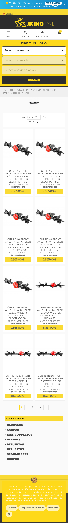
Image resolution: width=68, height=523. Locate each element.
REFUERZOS (15, 444)
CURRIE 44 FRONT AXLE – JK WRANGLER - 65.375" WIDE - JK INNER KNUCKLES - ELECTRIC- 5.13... (50, 244)
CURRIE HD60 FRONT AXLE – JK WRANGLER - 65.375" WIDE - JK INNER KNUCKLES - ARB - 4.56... (50, 313)
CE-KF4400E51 (50, 255)
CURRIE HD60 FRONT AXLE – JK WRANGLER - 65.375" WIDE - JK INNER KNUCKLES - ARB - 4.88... (18, 381)
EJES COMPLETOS (19, 434)
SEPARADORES (17, 454)
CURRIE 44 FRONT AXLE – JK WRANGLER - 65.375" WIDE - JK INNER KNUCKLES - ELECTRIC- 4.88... (18, 244)
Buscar (34, 79)
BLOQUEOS (15, 424)
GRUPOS (13, 459)
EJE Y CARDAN (15, 418)
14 (41, 407)
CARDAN (13, 429)
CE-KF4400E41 (18, 187)
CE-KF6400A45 (50, 323)
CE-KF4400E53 (18, 323)
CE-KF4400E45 (50, 187)
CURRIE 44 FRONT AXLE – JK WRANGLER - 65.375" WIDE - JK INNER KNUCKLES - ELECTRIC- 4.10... (18, 176)
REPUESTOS (15, 449)
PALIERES (13, 439)
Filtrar (35, 122)
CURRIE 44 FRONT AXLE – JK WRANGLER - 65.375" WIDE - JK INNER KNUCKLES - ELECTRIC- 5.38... (18, 313)
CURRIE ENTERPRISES (18, 185)
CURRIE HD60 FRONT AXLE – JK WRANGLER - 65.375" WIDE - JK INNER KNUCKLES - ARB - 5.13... (50, 381)
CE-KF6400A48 (18, 392)
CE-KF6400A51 (50, 392)
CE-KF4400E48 (18, 255)
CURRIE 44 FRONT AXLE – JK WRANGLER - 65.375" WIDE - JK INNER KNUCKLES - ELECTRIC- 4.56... (50, 176)
